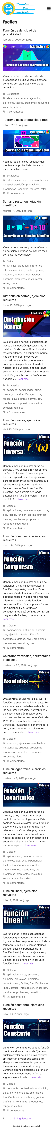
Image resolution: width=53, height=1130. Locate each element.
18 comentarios (16, 287)
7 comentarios (15, 111)
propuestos (9, 188)
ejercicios (8, 102)
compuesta (29, 510)
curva (38, 389)
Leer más (23, 378)
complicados (26, 389)
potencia (8, 279)
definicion (29, 630)
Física (10, 261)
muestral (8, 184)
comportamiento (32, 856)
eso (5, 514)
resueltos (43, 102)
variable (7, 107)
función (22, 514)
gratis (23, 398)
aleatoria (12, 98)
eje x (6, 1092)
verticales (8, 756)
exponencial (34, 860)
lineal (39, 987)
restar (38, 279)
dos (5, 634)
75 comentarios (16, 996)
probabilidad (33, 184)
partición (19, 184)
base (14, 265)
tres (32, 643)
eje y (13, 1092)
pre (37, 869)
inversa (7, 519)
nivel (29, 638)
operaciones (33, 274)
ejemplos (35, 98)
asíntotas (12, 743)
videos (17, 107)
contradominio (28, 1088)
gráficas (36, 865)
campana (12, 389)
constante (12, 1088)
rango (6, 1106)
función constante (23, 1097)
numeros (20, 274)
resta (31, 279)
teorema (34, 188)
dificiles (11, 180)
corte (23, 974)
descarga (8, 394)
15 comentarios (16, 760)
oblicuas (23, 747)
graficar (41, 514)
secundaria (21, 523)
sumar (14, 283)
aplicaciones (14, 510)
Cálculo (11, 505)
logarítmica (27, 869)
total (43, 188)
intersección (27, 987)
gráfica (32, 514)
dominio (40, 630)
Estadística (13, 93)
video (19, 756)
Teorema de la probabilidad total (25, 120)
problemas (31, 102)
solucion (8, 407)
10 (8, 265)
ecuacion (33, 974)
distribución (22, 394)
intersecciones (11, 869)
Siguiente (24, 1118)
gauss (15, 398)
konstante (21, 1101)
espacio (34, 180)
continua (23, 98)
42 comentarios (16, 412)
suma (6, 283)
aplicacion (13, 974)
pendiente (9, 992)
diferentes (36, 265)
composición (14, 630)
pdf (39, 398)
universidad (24, 878)
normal (32, 398)
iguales (39, 270)
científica (23, 265)
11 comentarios (15, 193)
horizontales (10, 747)
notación (8, 274)
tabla (17, 407)
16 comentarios (16, 647)
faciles (19, 102)
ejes (18, 860)
